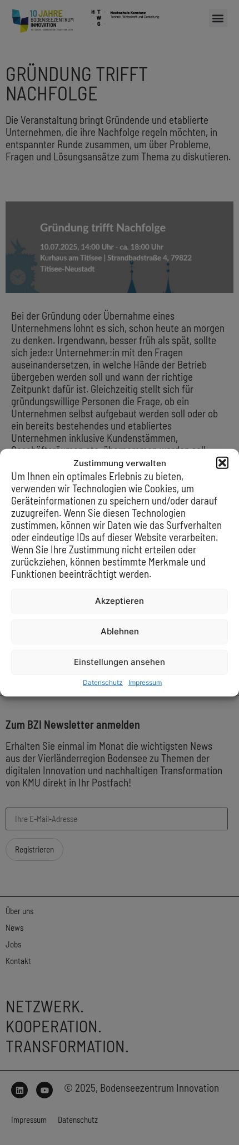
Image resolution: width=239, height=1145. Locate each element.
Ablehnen (120, 631)
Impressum (145, 682)
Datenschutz (103, 682)
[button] (222, 462)
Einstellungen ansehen (119, 662)
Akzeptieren (119, 601)
